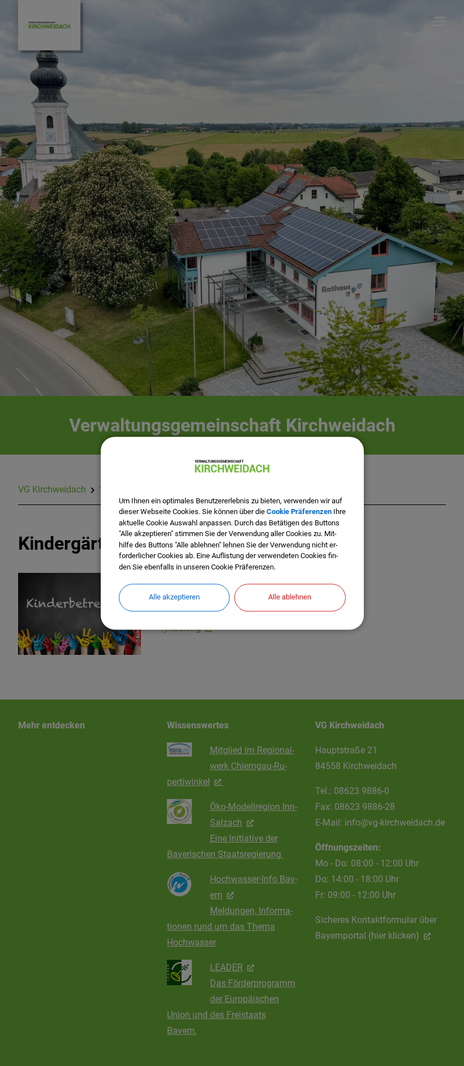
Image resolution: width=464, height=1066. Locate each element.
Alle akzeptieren (174, 597)
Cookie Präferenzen (299, 511)
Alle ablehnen (289, 597)
